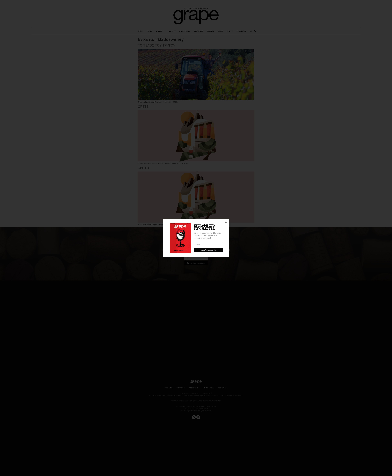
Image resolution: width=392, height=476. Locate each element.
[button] (226, 221)
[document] (196, 238)
